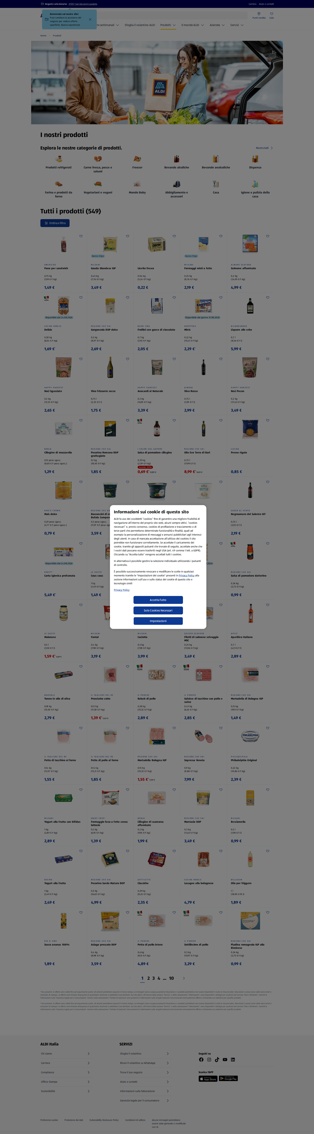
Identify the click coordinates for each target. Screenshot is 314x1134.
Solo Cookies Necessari (158, 610)
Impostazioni (158, 621)
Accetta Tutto (158, 600)
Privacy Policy (186, 575)
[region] (158, 567)
